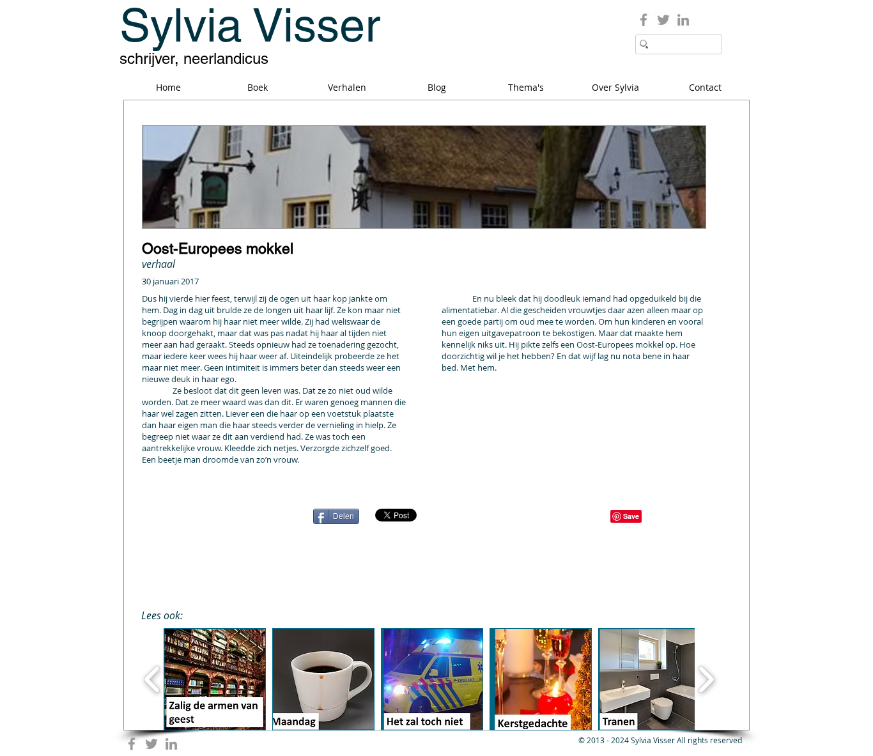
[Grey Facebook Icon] (643, 20)
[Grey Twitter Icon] (663, 20)
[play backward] (152, 679)
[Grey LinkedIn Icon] (683, 20)
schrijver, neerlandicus (194, 58)
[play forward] (705, 679)
